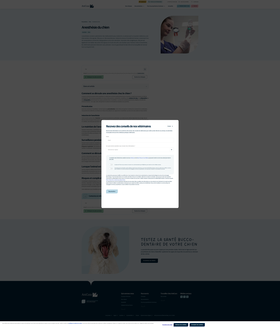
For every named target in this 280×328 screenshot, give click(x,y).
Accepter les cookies (197, 324)
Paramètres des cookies (167, 324)
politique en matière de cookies (75, 323)
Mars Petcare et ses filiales (142, 157)
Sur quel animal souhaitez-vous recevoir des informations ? (120, 146)
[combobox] (140, 149)
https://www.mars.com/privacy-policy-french (115, 179)
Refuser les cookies (180, 324)
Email (107, 136)
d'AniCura (132, 157)
